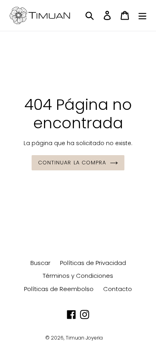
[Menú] (142, 15)
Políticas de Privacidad (93, 263)
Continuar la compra (72, 162)
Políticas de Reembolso (59, 289)
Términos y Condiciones (78, 275)
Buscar (40, 263)
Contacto (117, 289)
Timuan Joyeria (84, 337)
